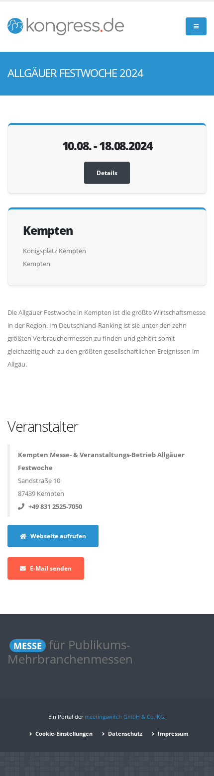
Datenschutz (124, 733)
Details (107, 173)
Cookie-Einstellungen (63, 733)
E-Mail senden (51, 568)
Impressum (172, 733)
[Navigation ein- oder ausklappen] (196, 26)
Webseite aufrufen (58, 536)
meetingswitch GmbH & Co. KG (124, 716)
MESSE (27, 646)
